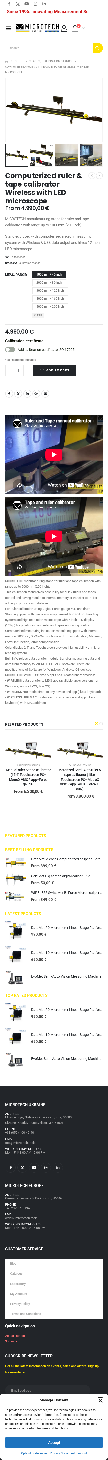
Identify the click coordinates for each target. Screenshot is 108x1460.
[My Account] (64, 28)
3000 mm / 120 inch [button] (50, 290)
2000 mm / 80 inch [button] (49, 282)
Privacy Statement (62, 1453)
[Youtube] (26, 4)
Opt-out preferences (34, 1453)
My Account (18, 1294)
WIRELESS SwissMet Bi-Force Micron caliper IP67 (69, 893)
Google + (36, 394)
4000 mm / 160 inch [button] (50, 298)
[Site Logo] (37, 28)
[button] (100, 1400)
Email (45, 394)
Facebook (9, 394)
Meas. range (15, 275)
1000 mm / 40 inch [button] (49, 274)
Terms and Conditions (25, 1314)
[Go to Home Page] (6, 61)
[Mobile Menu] (8, 28)
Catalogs (16, 1273)
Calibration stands (29, 263)
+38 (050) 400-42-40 (19, 1132)
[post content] (28, 747)
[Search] (98, 48)
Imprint (82, 1453)
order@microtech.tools (21, 1218)
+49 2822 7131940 (18, 1208)
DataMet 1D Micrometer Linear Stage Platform (67, 953)
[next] (99, 175)
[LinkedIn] (44, 4)
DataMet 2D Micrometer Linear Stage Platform (67, 928)
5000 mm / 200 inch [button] (50, 306)
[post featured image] (15, 863)
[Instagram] (35, 4)
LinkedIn (27, 394)
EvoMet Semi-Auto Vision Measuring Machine (66, 976)
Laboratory (18, 1284)
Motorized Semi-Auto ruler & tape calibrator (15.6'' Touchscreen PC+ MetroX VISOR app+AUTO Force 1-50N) (79, 779)
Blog (13, 1263)
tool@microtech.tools (20, 1143)
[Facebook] (9, 4)
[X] (18, 4)
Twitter (18, 394)
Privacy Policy (20, 1304)
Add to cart (57, 370)
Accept (54, 1442)
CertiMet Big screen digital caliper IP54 (61, 876)
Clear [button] (38, 315)
